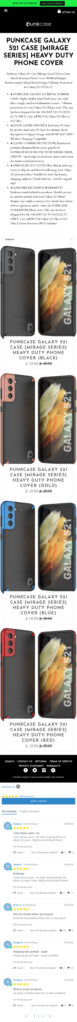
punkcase (60, 777)
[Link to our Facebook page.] (25, 770)
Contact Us (24, 761)
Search (9, 761)
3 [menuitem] (42, 1016)
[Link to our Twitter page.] (34, 770)
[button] (20, 852)
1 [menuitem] (34, 1016)
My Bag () (68, 12)
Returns (41, 761)
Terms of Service (60, 761)
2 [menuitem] (38, 1016)
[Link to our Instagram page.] (43, 770)
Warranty (53, 766)
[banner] (38, 24)
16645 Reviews (26, 796)
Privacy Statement (31, 766)
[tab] (9, 812)
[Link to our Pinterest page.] (52, 770)
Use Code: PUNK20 (52, 3)
